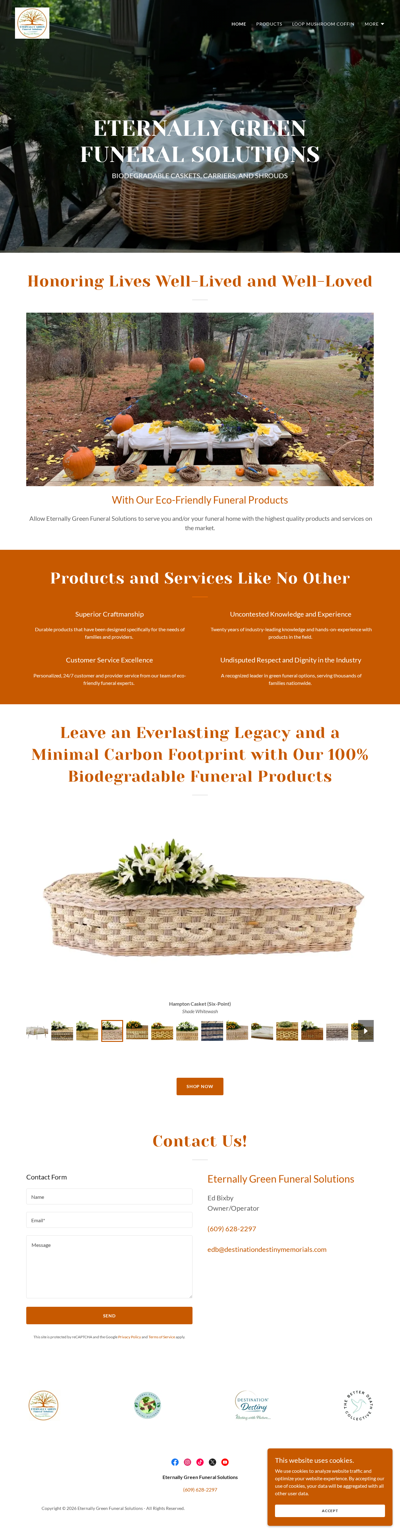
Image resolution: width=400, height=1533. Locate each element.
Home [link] (239, 24)
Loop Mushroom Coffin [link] (323, 24)
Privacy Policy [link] (129, 1337)
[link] (32, 22)
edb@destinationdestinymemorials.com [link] (267, 1249)
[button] (375, 24)
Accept (330, 1510)
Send (109, 1315)
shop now (200, 1086)
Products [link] (269, 24)
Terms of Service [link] (161, 1337)
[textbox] (109, 1196)
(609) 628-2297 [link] (232, 1228)
